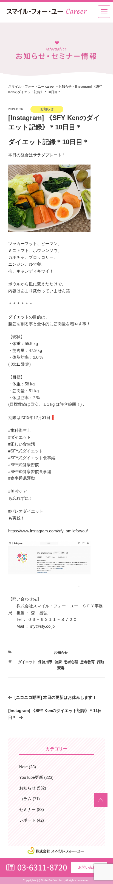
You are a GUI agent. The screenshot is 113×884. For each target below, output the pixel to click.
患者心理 (71, 662)
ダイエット (27, 662)
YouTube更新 (31, 777)
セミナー (27, 809)
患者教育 (87, 662)
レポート (27, 820)
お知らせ (61, 653)
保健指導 (45, 662)
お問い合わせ (89, 867)
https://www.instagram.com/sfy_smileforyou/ (48, 531)
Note (23, 767)
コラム (25, 798)
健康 (58, 662)
